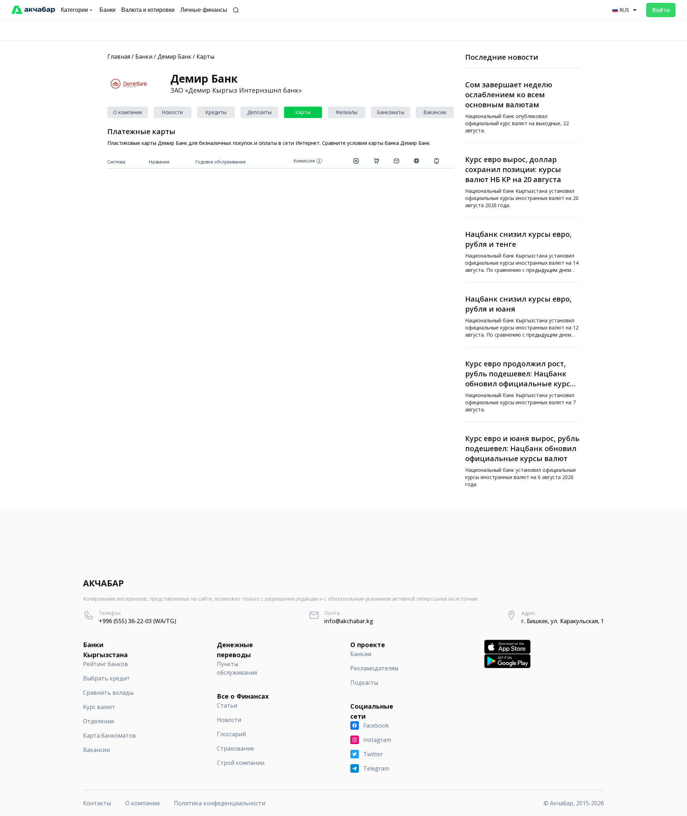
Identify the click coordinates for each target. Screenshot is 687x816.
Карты (205, 56)
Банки (143, 56)
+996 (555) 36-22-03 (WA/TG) (137, 621)
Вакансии (434, 112)
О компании (127, 112)
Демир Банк (174, 56)
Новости (172, 112)
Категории (74, 10)
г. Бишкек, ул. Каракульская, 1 (562, 621)
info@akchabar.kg (348, 621)
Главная (118, 56)
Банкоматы (390, 112)
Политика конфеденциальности (219, 803)
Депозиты (259, 112)
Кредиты (215, 112)
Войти (661, 10)
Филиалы (346, 112)
